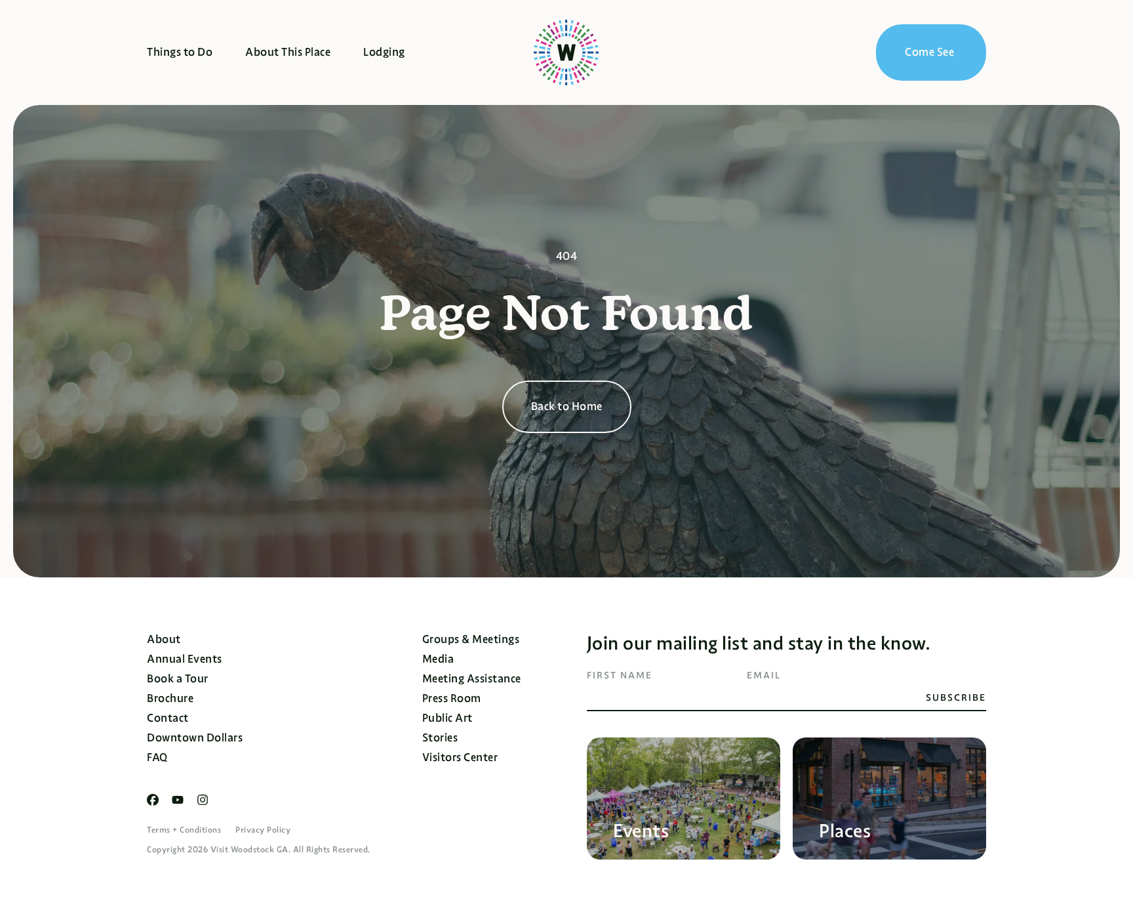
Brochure (170, 698)
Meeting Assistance (471, 679)
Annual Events (184, 659)
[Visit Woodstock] (566, 52)
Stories (440, 738)
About (164, 639)
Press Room (451, 698)
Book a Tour (178, 679)
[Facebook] (153, 800)
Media (438, 659)
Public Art (447, 718)
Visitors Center (460, 757)
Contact (168, 718)
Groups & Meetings (471, 639)
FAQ (157, 757)
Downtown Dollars (195, 738)
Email (764, 675)
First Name (619, 675)
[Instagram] (203, 800)
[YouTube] (178, 800)
